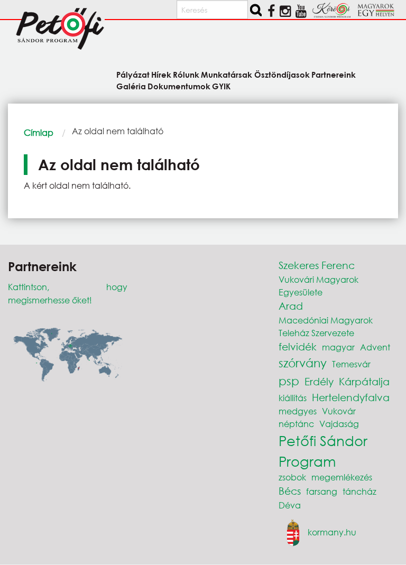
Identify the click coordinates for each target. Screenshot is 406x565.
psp (289, 380)
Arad (291, 306)
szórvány (303, 362)
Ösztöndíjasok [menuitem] (281, 74)
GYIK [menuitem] (221, 85)
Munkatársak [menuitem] (226, 74)
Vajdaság (339, 423)
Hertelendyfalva (351, 397)
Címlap (38, 132)
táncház (359, 491)
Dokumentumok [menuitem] (178, 85)
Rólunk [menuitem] (186, 74)
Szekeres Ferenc (317, 265)
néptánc (296, 423)
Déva (290, 505)
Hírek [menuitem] (161, 74)
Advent (375, 347)
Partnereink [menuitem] (333, 74)
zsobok (292, 477)
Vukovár (339, 410)
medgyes (298, 410)
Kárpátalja (364, 381)
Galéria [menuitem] (131, 85)
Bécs (290, 491)
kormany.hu (332, 531)
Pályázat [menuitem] (133, 74)
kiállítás (293, 397)
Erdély (319, 381)
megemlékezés (341, 477)
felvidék (298, 346)
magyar (338, 347)
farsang (321, 491)
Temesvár (351, 363)
